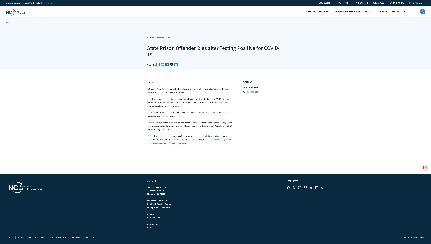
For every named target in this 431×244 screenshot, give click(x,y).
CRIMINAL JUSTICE (397, 3)
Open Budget (90, 237)
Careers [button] (382, 11)
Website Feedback (24, 237)
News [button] (394, 11)
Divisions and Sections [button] (317, 11)
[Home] (20, 9)
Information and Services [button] (346, 11)
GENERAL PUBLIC (379, 3)
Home (8, 22)
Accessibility (39, 237)
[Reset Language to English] (410, 3)
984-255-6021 (253, 92)
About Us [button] (368, 11)
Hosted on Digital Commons (413, 237)
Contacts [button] (407, 11)
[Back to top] (425, 168)
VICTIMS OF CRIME (361, 3)
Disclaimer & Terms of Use (57, 237)
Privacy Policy (76, 237)
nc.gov (11, 237)
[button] (422, 11)
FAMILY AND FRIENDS (342, 3)
